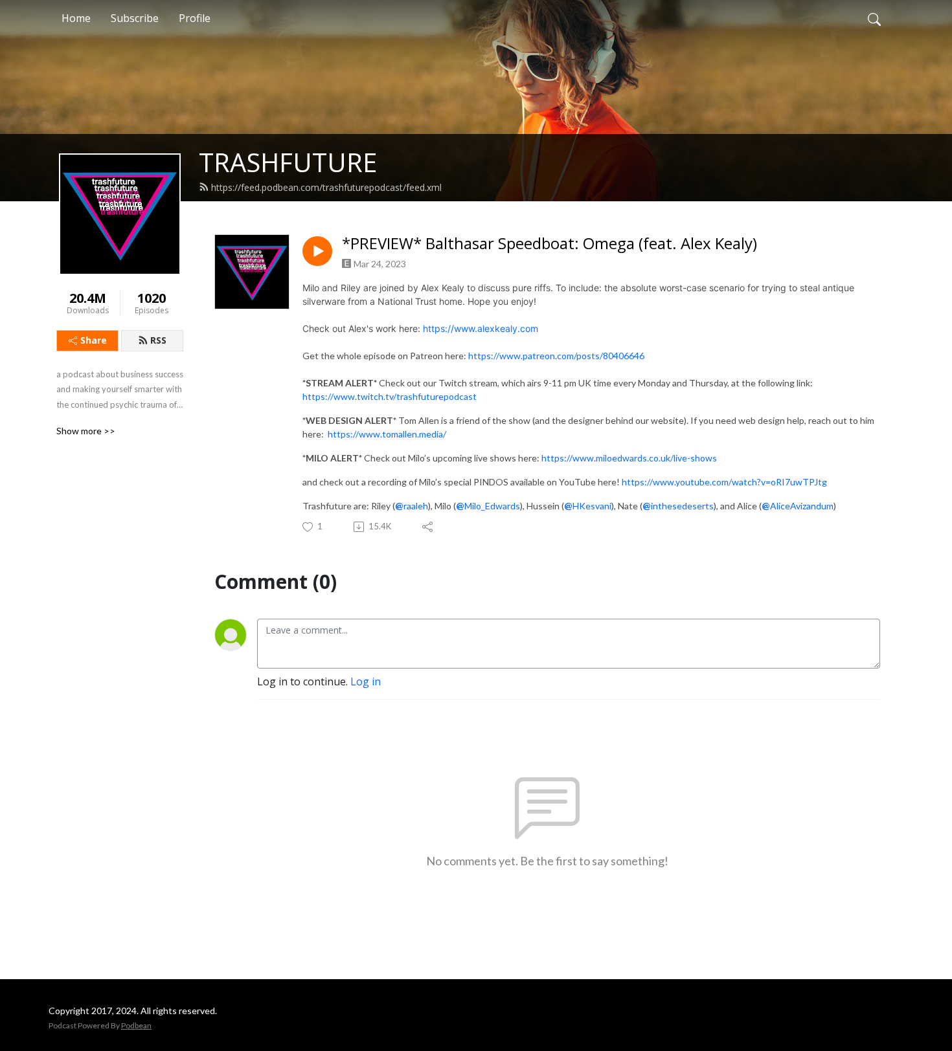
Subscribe (135, 18)
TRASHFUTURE (288, 162)
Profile (194, 18)
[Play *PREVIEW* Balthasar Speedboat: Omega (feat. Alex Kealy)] (317, 251)
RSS (158, 340)
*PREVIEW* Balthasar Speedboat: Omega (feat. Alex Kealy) (549, 243)
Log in (365, 681)
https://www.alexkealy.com (480, 328)
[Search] (874, 18)
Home (76, 18)
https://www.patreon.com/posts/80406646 (556, 355)
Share (93, 340)
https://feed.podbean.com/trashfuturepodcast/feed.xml (326, 187)
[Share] (428, 526)
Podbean (136, 1025)
